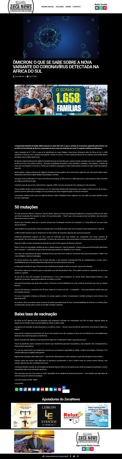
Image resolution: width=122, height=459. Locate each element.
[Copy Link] (25, 389)
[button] (12, 415)
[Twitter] (38, 389)
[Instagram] (105, 8)
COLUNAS (60, 7)
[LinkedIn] (55, 389)
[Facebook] (97, 8)
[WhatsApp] (17, 389)
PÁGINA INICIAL (47, 7)
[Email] (29, 389)
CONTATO (77, 7)
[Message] (47, 389)
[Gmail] (42, 389)
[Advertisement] (61, 131)
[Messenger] (34, 389)
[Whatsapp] (101, 8)
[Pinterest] (59, 389)
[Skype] (51, 389)
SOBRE (68, 7)
